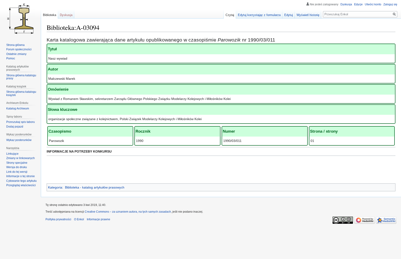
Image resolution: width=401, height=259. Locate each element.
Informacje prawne (98, 219)
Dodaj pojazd (14, 126)
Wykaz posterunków (19, 140)
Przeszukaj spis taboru (20, 122)
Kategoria (55, 187)
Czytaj (230, 15)
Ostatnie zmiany (16, 54)
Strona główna (15, 45)
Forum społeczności (19, 49)
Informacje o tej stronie (20, 176)
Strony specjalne (16, 162)
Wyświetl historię (308, 15)
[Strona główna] (20, 18)
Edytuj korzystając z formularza (259, 15)
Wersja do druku (16, 167)
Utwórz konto (373, 4)
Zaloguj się (390, 4)
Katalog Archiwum (17, 108)
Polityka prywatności (58, 219)
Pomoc (10, 58)
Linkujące (12, 153)
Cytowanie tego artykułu (21, 180)
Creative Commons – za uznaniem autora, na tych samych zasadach (128, 211)
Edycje (358, 4)
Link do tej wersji (16, 171)
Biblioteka (49, 15)
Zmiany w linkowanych (20, 158)
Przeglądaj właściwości (21, 185)
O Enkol (79, 219)
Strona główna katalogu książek (21, 93)
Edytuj (288, 15)
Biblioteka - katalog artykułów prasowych (94, 187)
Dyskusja (346, 4)
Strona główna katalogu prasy (21, 77)
